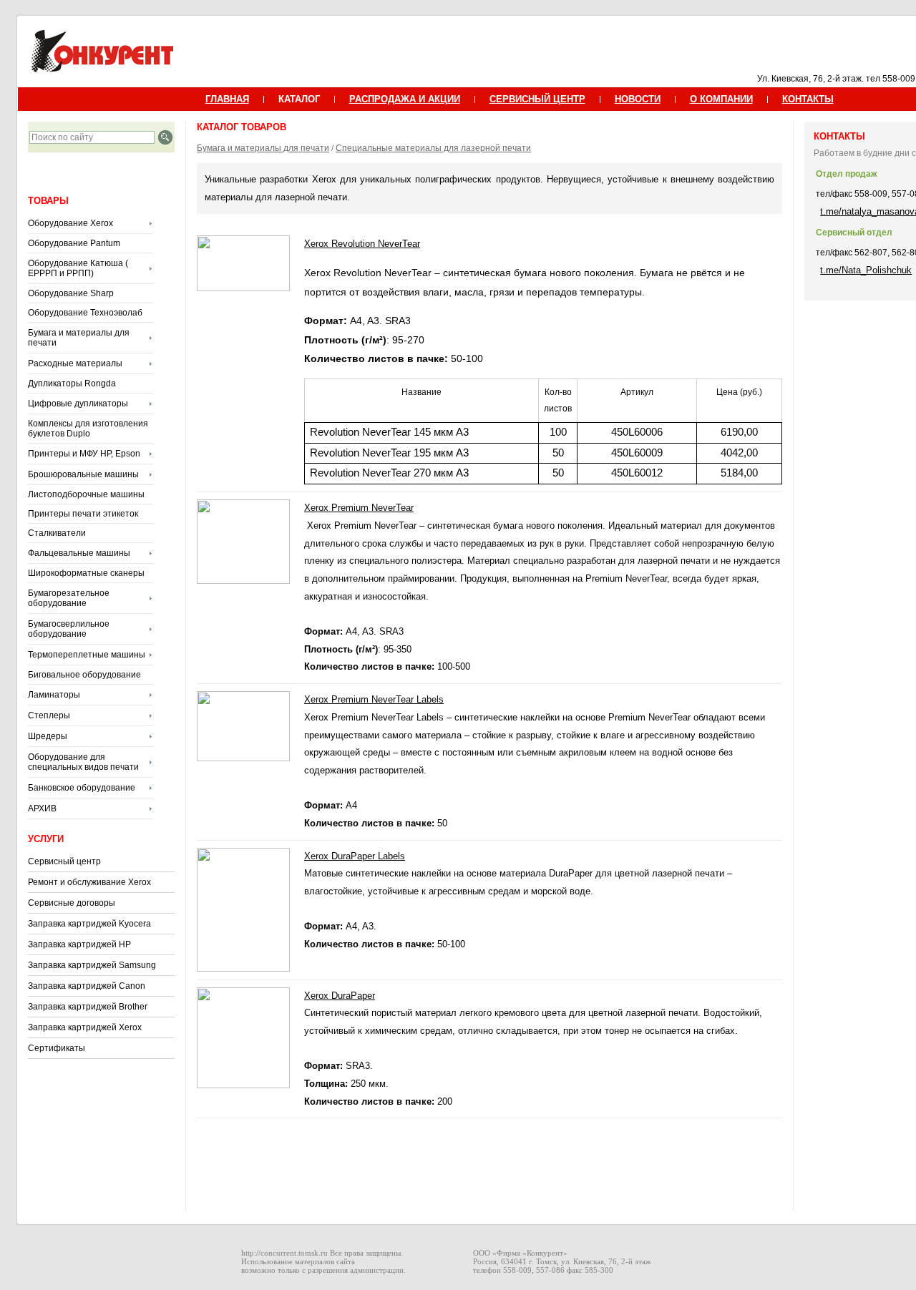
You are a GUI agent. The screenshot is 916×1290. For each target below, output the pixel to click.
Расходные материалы (75, 363)
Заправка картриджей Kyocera (89, 924)
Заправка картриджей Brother (87, 1007)
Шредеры (47, 736)
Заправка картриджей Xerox (85, 1027)
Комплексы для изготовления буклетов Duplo (88, 429)
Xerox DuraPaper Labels (354, 856)
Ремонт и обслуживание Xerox (89, 882)
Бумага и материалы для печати (79, 338)
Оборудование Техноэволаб (85, 313)
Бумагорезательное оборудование (68, 598)
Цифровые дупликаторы (78, 404)
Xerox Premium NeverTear (359, 507)
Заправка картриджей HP (79, 944)
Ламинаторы (54, 695)
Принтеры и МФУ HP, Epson (84, 454)
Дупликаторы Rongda (72, 383)
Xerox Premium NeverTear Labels (374, 699)
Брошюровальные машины (83, 474)
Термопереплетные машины (86, 655)
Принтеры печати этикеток (83, 514)
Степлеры (49, 715)
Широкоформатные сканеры (86, 573)
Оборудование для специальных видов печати (83, 762)
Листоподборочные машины (86, 494)
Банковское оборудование (81, 788)
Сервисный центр (64, 861)
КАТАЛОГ (299, 99)
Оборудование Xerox (70, 223)
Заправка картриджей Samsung (92, 965)
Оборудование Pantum (74, 243)
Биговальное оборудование (84, 675)
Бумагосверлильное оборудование (68, 629)
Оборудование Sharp (71, 293)
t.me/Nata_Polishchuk (866, 270)
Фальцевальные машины (79, 553)
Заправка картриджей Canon (86, 986)
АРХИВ (42, 808)
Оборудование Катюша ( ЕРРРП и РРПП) (78, 268)
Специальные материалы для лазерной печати (433, 148)
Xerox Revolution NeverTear (362, 243)
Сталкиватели (57, 533)
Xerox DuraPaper (339, 995)
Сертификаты (56, 1048)
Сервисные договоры (71, 903)
